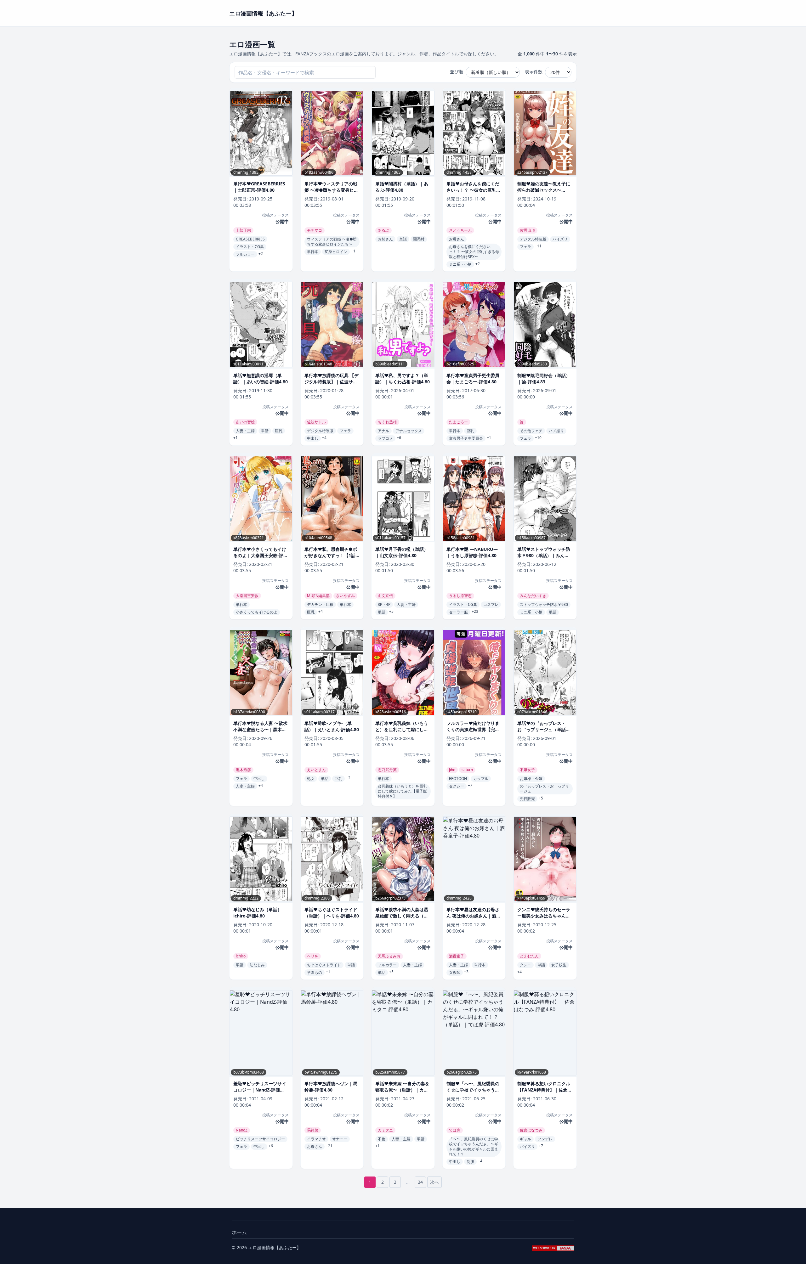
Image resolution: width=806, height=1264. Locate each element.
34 (420, 1182)
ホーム (239, 1232)
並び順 (456, 72)
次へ (434, 1182)
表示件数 (533, 72)
